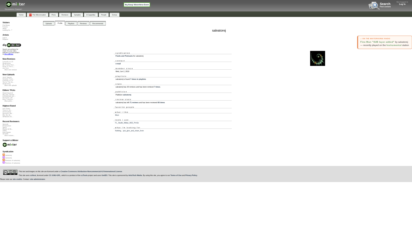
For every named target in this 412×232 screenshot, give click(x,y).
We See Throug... (9, 94)
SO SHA (5, 134)
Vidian (5, 130)
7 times (157, 87)
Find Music (6, 25)
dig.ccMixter (8, 54)
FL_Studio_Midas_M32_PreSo (127, 123)
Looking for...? (7, 30)
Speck (5, 127)
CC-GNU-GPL (55, 175)
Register (5, 39)
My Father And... (9, 65)
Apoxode (5, 124)
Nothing (118, 131)
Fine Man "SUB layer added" (377, 42)
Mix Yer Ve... (7, 115)
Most (117, 115)
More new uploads (11, 85)
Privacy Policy (191, 175)
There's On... (7, 110)
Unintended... (8, 112)
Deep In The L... (9, 66)
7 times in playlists (138, 79)
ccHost (33, 175)
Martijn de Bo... (8, 129)
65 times (161, 102)
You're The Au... (8, 82)
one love (6, 68)
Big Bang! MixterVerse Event (137, 5)
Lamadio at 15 (8, 62)
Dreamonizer (7, 126)
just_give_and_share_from (133, 131)
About (4, 28)
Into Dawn (6, 108)
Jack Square (7, 77)
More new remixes (11, 70)
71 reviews (134, 102)
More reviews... (10, 135)
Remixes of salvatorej (12, 160)
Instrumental (394, 45)
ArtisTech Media (135, 175)
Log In (402, 4)
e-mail (118, 64)
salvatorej (127, 95)
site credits (17, 179)
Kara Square (7, 132)
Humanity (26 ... (9, 98)
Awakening (6, 63)
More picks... (9, 101)
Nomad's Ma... (8, 113)
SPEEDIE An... (8, 116)
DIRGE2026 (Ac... (9, 96)
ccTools (84, 175)
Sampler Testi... (8, 79)
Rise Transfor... (8, 99)
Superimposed (8, 93)
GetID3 (104, 175)
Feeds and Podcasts (124, 56)
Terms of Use (176, 175)
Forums (5, 27)
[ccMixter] (15, 6)
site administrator (37, 179)
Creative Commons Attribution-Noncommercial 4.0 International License (91, 171)
